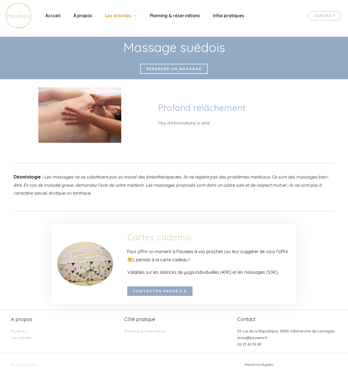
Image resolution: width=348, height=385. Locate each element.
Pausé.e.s (18, 331)
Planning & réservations (175, 15)
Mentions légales (259, 364)
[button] (174, 69)
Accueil (52, 15)
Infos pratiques (228, 15)
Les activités (118, 15)
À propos (82, 15)
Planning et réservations (145, 331)
